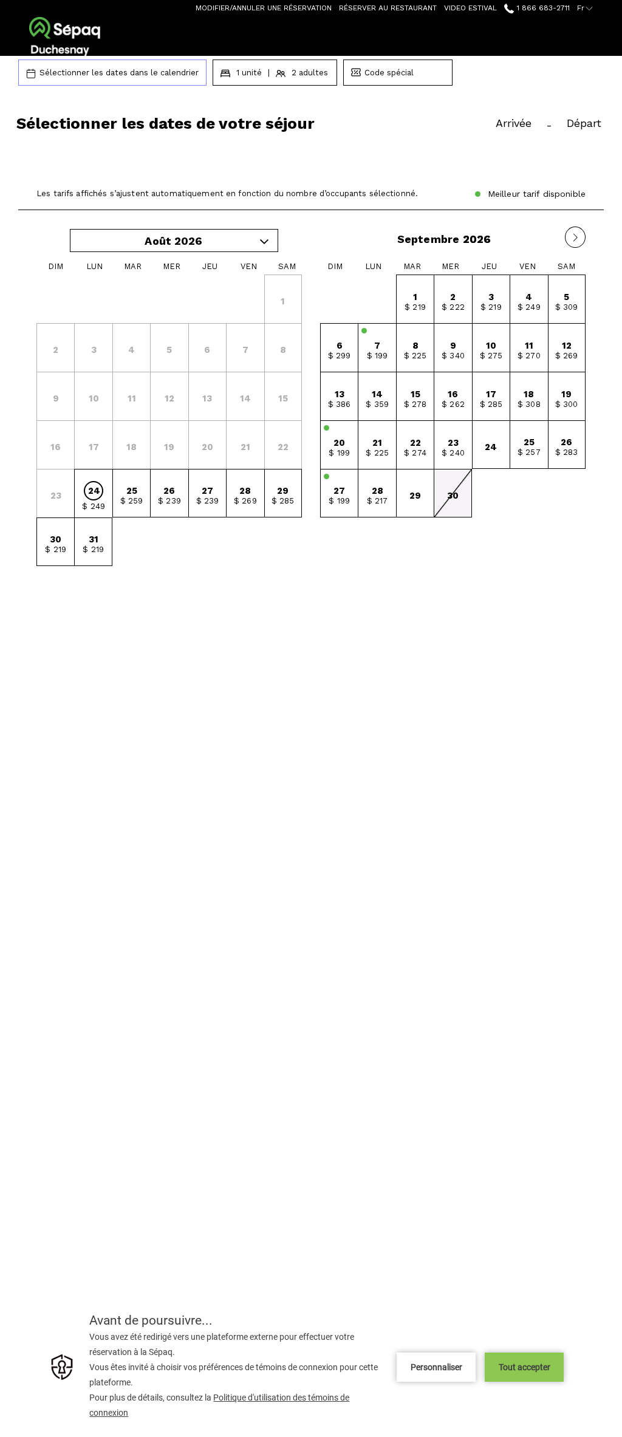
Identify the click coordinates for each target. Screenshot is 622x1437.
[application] (311, 1367)
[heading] (211, 128)
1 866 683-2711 (541, 8)
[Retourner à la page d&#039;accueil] (64, 36)
